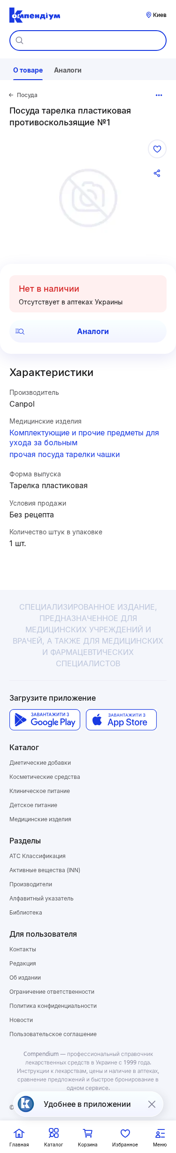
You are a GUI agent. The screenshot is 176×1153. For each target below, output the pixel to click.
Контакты (22, 949)
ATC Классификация (37, 855)
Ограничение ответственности (51, 991)
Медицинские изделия (40, 819)
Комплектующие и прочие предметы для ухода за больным (84, 437)
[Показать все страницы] (159, 95)
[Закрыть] (151, 1104)
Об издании (25, 977)
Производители (30, 884)
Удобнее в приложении (87, 1104)
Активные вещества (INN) (44, 870)
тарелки (80, 454)
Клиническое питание (39, 790)
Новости (21, 1019)
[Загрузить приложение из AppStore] (121, 719)
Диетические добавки (40, 762)
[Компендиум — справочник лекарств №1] (34, 15)
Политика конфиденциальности (53, 1005)
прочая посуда (36, 454)
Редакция (22, 963)
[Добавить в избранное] (157, 148)
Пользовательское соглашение (53, 1034)
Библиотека (25, 912)
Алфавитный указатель (41, 898)
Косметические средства (44, 776)
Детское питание (33, 805)
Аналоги (93, 331)
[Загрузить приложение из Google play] (44, 719)
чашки (108, 454)
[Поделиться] (157, 173)
